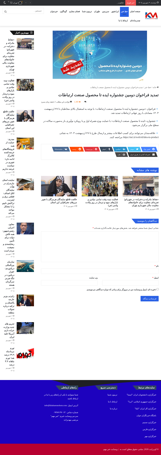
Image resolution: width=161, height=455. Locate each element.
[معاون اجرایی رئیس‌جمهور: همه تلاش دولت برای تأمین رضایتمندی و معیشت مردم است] (25, 228)
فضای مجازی (74, 11)
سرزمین (105, 11)
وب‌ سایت (93, 278)
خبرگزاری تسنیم (149, 422)
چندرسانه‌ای (135, 20)
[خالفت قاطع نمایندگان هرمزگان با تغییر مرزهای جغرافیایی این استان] (59, 186)
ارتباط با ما (123, 20)
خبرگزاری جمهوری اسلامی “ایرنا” (142, 401)
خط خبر (124, 11)
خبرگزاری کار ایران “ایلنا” (145, 408)
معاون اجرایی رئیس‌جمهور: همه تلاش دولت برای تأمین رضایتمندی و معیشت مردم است (8, 237)
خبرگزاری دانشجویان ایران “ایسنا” (141, 395)
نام (157, 266)
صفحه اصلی (135, 11)
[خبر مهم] (151, 16)
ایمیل (155, 278)
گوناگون (63, 11)
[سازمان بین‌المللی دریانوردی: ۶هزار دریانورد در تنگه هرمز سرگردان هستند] (25, 266)
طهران (97, 11)
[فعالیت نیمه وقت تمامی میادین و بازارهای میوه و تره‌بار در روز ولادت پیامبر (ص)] (100, 186)
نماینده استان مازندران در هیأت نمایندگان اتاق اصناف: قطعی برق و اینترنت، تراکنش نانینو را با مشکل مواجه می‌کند (8, 196)
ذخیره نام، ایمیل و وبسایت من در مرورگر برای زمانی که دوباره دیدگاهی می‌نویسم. (121, 289)
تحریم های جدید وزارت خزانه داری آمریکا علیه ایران (8, 330)
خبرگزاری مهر (150, 436)
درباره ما (113, 408)
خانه (155, 87)
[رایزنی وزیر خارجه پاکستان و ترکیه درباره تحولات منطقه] (25, 300)
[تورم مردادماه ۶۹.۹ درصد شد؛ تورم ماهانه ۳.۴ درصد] (25, 352)
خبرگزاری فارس (149, 429)
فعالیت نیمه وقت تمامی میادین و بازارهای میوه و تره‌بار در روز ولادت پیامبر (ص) (101, 202)
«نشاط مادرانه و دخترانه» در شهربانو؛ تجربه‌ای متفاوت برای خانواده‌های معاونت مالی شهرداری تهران (141, 202)
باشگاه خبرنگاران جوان (146, 415)
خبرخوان (54, 11)
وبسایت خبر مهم (110, 449)
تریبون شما (87, 11)
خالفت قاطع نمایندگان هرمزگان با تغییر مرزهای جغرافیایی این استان (95, 3)
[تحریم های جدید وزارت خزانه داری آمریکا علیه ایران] (25, 328)
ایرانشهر (115, 11)
